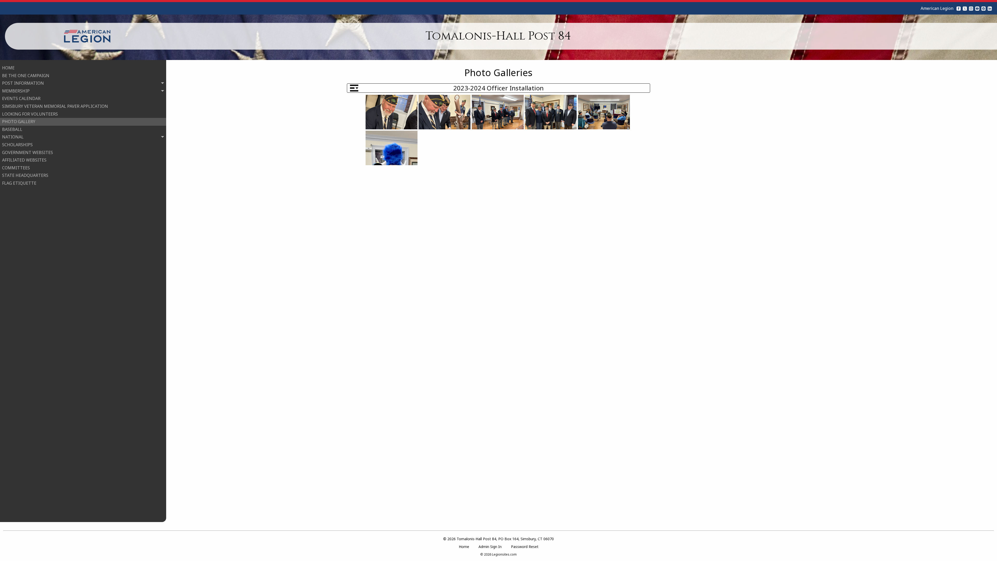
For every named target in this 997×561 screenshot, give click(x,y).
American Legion (937, 8)
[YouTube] (977, 8)
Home (464, 546)
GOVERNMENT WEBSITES (27, 152)
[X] (965, 8)
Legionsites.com (504, 554)
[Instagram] (971, 8)
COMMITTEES (16, 168)
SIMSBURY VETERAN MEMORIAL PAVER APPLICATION (55, 106)
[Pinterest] (983, 8)
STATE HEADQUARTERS (25, 175)
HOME (8, 68)
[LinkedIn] (990, 8)
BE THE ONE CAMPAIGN (25, 75)
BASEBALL (12, 129)
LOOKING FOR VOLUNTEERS (30, 114)
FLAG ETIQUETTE (19, 183)
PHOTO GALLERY (18, 121)
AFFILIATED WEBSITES (24, 160)
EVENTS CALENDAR (21, 98)
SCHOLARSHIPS (17, 145)
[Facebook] (958, 8)
